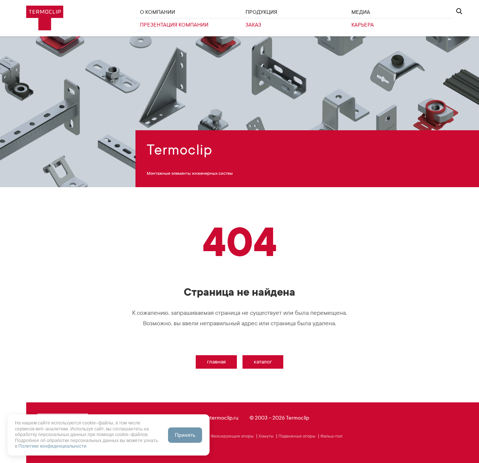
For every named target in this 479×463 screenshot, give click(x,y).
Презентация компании (174, 25)
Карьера (362, 25)
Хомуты (266, 436)
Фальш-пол (331, 436)
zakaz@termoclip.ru (215, 418)
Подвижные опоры (296, 436)
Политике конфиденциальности (52, 446)
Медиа (360, 12)
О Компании (157, 12)
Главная (216, 362)
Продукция (261, 12)
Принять (185, 435)
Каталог (263, 362)
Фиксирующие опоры (232, 436)
